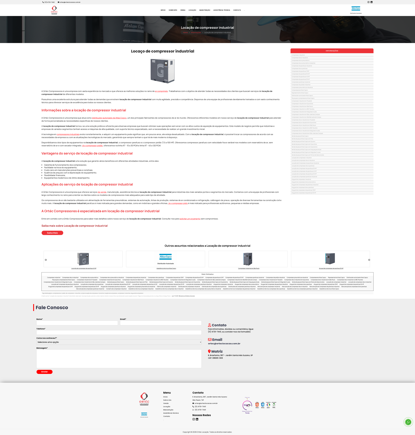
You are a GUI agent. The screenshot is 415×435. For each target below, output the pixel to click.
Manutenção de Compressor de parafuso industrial (324, 286)
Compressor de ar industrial (300, 58)
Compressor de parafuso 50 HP (301, 74)
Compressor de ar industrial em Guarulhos (304, 122)
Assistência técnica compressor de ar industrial (169, 289)
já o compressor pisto (178, 203)
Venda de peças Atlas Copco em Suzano (303, 141)
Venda (182, 10)
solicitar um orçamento (190, 218)
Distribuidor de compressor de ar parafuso (214, 286)
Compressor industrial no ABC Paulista (303, 109)
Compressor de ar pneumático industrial (303, 63)
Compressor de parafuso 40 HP (301, 77)
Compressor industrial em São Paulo (302, 106)
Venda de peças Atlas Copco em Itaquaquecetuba (306, 149)
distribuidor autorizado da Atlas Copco (109, 118)
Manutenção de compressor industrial (269, 286)
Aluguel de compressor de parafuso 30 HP (87, 286)
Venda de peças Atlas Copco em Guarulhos (304, 144)
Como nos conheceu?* (46, 338)
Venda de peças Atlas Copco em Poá (302, 139)
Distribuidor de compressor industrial (189, 286)
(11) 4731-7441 (49, 2)
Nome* (39, 319)
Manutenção (204, 10)
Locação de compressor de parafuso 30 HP (304, 174)
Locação (192, 10)
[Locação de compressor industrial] (162, 70)
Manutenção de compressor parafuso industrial (90, 289)
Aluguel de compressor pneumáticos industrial (141, 286)
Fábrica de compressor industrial (166, 286)
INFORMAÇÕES (332, 51)
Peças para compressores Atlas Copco (303, 98)
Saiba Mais (52, 232)
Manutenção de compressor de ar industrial (295, 286)
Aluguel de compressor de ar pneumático (304, 182)
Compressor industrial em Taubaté (302, 101)
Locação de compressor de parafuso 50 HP (304, 168)
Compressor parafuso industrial (301, 82)
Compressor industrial (298, 55)
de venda (102, 192)
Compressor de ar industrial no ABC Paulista (304, 128)
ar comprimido (161, 91)
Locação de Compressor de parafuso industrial (305, 163)
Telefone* (40, 329)
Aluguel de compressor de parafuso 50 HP (304, 193)
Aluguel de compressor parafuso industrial (113, 286)
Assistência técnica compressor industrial (140, 289)
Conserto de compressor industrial (116, 289)
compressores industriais (68, 134)
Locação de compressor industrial (302, 158)
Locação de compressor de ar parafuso (303, 166)
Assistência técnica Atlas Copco (329, 289)
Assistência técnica (171, 413)
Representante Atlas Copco (300, 93)
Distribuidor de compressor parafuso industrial (242, 286)
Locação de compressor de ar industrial (303, 160)
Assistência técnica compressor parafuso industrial (302, 289)
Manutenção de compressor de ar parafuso (354, 286)
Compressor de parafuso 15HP (300, 71)
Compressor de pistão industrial (301, 85)
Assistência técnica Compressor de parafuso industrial (239, 289)
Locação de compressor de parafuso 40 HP (304, 171)
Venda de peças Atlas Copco (300, 136)
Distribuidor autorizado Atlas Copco (302, 95)
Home (185, 32)
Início (163, 10)
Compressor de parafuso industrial (302, 66)
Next (369, 260)
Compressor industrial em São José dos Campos (306, 114)
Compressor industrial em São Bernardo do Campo (306, 117)
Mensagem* (42, 348)
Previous (46, 260)
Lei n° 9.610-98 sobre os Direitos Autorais (183, 296)
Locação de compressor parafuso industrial (304, 177)
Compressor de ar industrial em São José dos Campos (307, 133)
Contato (237, 10)
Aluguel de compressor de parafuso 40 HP (60, 286)
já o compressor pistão (92, 145)
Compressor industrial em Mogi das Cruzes (304, 112)
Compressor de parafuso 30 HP (301, 79)
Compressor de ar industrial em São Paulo (304, 125)
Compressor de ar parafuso (299, 68)
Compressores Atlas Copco (300, 90)
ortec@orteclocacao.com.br (70, 2)
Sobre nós (173, 10)
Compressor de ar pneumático (300, 60)
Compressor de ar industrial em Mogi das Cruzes (306, 131)
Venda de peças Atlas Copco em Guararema (304, 147)
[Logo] (144, 399)
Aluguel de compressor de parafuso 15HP (303, 190)
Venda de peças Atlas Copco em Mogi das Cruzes (306, 152)
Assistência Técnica (221, 10)
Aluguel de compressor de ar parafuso (303, 187)
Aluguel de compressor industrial (301, 179)
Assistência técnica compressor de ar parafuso (271, 289)
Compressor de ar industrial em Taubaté (303, 120)
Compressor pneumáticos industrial (302, 87)
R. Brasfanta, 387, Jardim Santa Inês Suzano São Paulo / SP (209, 398)
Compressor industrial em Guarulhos (302, 104)
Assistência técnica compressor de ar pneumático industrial (203, 289)
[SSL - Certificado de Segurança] (274, 405)
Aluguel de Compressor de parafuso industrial (305, 185)
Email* (123, 319)
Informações (196, 32)
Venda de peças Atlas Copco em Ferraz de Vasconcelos (308, 155)
